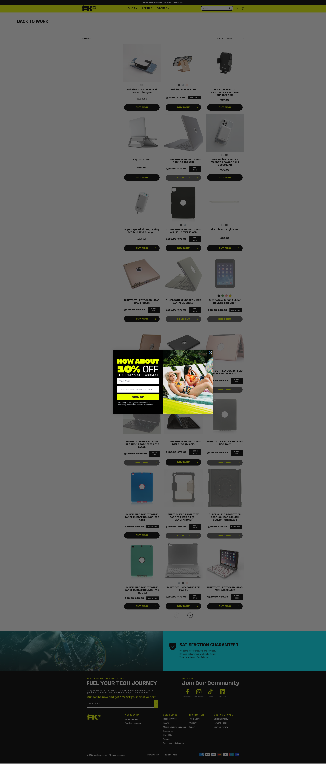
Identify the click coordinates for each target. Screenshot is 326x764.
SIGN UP (138, 397)
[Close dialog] (210, 352)
